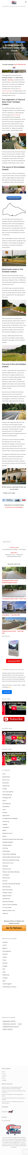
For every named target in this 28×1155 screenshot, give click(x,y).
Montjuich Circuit (7, 833)
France (4, 960)
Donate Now (7, 692)
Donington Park (6, 797)
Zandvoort (5, 913)
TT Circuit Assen (6, 907)
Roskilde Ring (6, 886)
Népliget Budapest (7, 842)
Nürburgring (6, 851)
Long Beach (5, 827)
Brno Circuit (5, 780)
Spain (4, 981)
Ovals (20, 1024)
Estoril (4, 800)
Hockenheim (5, 806)
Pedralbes (5, 866)
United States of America (9, 987)
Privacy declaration (6, 1120)
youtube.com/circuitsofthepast (14, 507)
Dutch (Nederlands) (20, 64)
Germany (6, 42)
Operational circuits (9, 1024)
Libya (3, 972)
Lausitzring (5, 821)
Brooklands (5, 783)
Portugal (4, 978)
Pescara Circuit (6, 869)
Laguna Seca (5, 815)
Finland (4, 957)
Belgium (4, 948)
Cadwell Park (6, 786)
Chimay (4, 788)
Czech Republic (6, 951)
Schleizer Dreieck (20, 42)
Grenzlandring (6, 803)
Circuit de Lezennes (7, 791)
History (12, 42)
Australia (5, 942)
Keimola (4, 812)
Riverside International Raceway (11, 883)
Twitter (3, 1078)
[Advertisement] (14, 22)
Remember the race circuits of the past (14, 6)
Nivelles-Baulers (7, 845)
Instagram (4, 1080)
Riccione (4, 881)
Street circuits (6, 541)
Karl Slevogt (16, 115)
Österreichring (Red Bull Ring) (10, 860)
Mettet (4, 830)
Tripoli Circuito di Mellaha (9, 904)
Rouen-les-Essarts (7, 889)
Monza (4, 836)
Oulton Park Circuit (7, 863)
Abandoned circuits (9, 1021)
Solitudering (6, 898)
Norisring (5, 848)
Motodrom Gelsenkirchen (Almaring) (12, 839)
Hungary (4, 966)
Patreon (3, 1071)
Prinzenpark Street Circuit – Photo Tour (14, 599)
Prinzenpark (5, 875)
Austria (4, 945)
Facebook (4, 1076)
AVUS (3, 774)
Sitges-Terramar (6, 895)
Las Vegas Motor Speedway (9, 818)
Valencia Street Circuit (8, 910)
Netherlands (5, 975)
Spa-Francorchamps (8, 901)
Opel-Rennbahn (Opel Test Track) (11, 857)
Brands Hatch (6, 777)
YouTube (4, 1074)
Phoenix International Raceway (10, 872)
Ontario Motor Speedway (9, 854)
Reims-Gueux (6, 878)
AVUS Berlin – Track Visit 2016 (11, 615)
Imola (4, 809)
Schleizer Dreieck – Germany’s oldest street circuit (14, 48)
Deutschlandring (7, 794)
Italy (3, 969)
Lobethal (4, 824)
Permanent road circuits (11, 1026)
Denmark (4, 954)
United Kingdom (7, 984)
